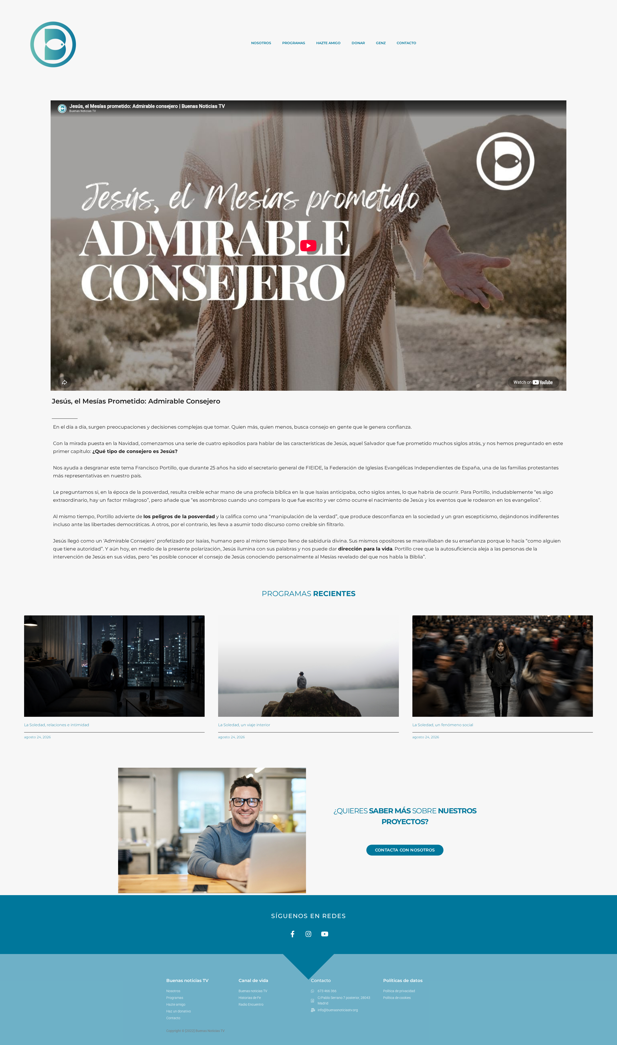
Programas (293, 43)
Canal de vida (253, 980)
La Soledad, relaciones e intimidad (56, 725)
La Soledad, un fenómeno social (442, 725)
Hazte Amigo (328, 43)
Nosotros (261, 43)
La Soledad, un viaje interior (244, 725)
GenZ (381, 43)
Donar (358, 43)
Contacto (406, 43)
